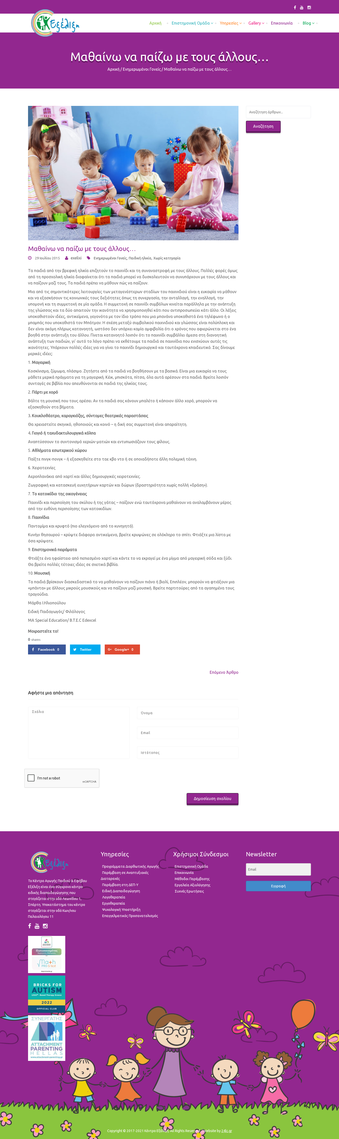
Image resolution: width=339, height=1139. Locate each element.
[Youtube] (302, 7)
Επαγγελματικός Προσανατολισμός (130, 916)
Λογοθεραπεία (113, 897)
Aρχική (155, 23)
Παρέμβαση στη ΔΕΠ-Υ (120, 885)
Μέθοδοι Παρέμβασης (192, 879)
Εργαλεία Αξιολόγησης (192, 885)
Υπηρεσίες (229, 23)
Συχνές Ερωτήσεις (189, 891)
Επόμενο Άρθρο (224, 672)
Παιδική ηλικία (140, 258)
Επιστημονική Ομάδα (191, 23)
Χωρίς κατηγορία (167, 258)
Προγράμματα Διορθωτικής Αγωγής (130, 866)
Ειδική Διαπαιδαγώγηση (121, 891)
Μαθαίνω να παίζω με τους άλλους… (82, 248)
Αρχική (113, 69)
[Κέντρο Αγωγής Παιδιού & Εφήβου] (55, 23)
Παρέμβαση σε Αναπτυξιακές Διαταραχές (125, 876)
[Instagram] (309, 7)
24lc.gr (226, 1131)
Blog (307, 23)
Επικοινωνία (282, 23)
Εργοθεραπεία (113, 903)
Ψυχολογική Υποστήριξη (121, 910)
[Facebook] (295, 7)
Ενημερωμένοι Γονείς (142, 69)
